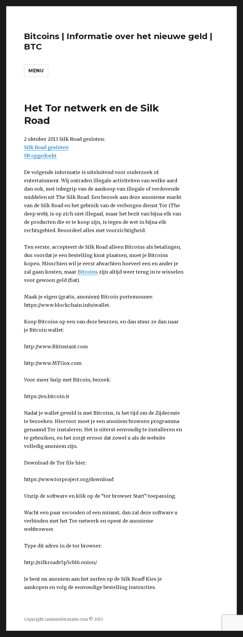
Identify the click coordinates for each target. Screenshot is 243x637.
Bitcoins (88, 272)
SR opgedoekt (40, 156)
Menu (36, 71)
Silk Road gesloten (46, 147)
